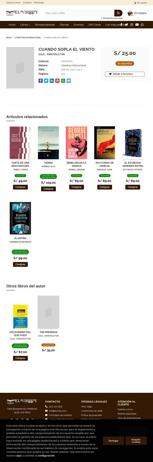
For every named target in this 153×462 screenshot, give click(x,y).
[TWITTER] (126, 24)
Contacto (27, 2)
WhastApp (39, 2)
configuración (46, 455)
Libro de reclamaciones (129, 418)
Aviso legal (86, 406)
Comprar (20, 187)
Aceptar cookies (136, 440)
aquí (19, 455)
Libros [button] (24, 24)
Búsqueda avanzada (113, 18)
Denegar (113, 440)
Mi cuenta (142, 2)
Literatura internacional (27, 38)
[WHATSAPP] (142, 24)
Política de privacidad (91, 415)
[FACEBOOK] (121, 24)
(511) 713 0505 (55, 406)
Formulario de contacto (60, 415)
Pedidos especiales (127, 414)
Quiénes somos (13, 2)
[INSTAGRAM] (132, 24)
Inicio (9, 38)
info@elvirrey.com (57, 411)
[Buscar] (118, 13)
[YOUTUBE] (137, 24)
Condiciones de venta (91, 411)
